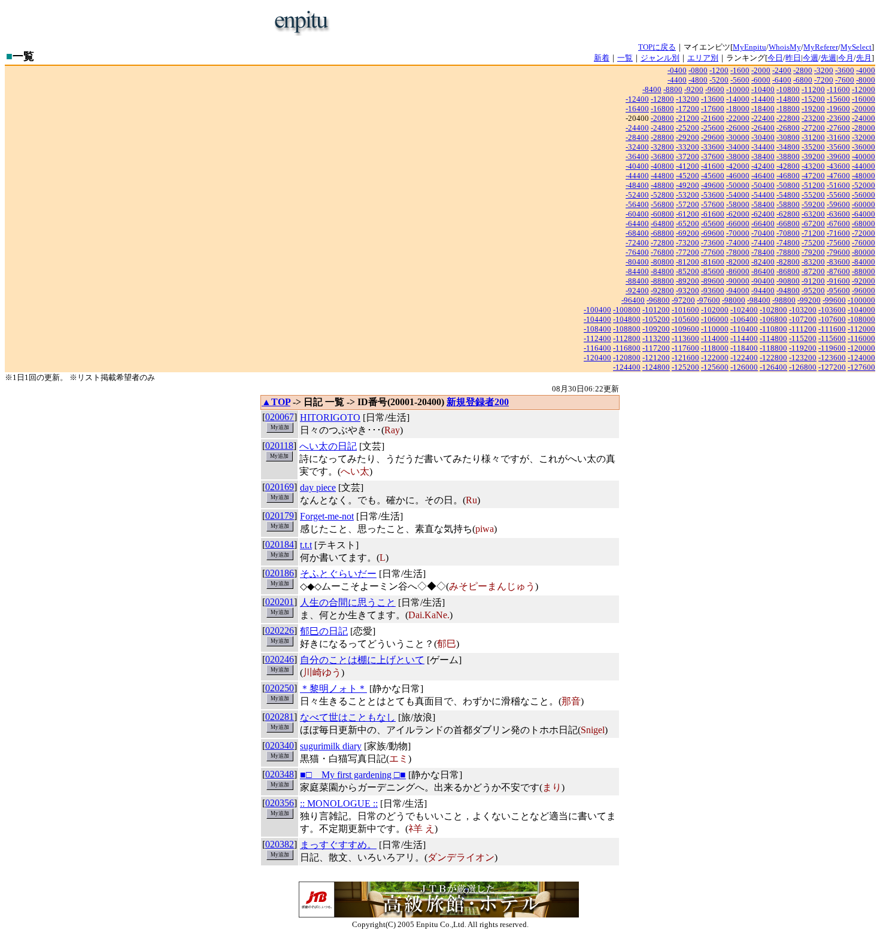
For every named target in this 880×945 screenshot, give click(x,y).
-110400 (744, 328)
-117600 (685, 348)
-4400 (677, 79)
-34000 (737, 146)
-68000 (863, 223)
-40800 (662, 166)
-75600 (838, 242)
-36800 (662, 156)
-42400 (763, 166)
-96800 (658, 300)
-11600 (838, 89)
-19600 (838, 108)
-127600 (861, 367)
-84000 (863, 261)
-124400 (627, 367)
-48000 (863, 175)
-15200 (813, 99)
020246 (279, 659)
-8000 (865, 79)
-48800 (662, 185)
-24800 (662, 127)
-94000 (737, 290)
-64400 (637, 223)
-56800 (662, 204)
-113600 (685, 338)
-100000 (861, 300)
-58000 (737, 204)
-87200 (813, 271)
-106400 (744, 319)
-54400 (763, 194)
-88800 (662, 280)
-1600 (739, 70)
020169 (279, 487)
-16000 (863, 99)
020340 (279, 745)
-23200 (813, 118)
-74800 (788, 242)
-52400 (637, 194)
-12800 (662, 99)
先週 (828, 57)
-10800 (788, 89)
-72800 (662, 242)
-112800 (627, 338)
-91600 (838, 280)
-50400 (763, 185)
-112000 (861, 328)
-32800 (662, 146)
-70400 (763, 233)
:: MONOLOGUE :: (339, 803)
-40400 (637, 166)
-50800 (788, 185)
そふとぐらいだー (338, 574)
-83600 (838, 261)
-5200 (719, 79)
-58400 (763, 204)
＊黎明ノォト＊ (333, 688)
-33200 (687, 146)
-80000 (863, 252)
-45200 (687, 175)
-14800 (788, 99)
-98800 (784, 300)
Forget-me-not (327, 516)
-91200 (813, 280)
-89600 (712, 280)
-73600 (712, 242)
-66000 (737, 223)
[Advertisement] (479, 23)
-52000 (863, 185)
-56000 (863, 194)
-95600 (838, 290)
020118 (279, 445)
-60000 (863, 204)
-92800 (662, 290)
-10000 (737, 89)
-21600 (712, 118)
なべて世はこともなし (348, 717)
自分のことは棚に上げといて (362, 660)
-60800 (662, 213)
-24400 (637, 127)
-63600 (838, 213)
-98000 (733, 300)
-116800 (627, 348)
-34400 (763, 146)
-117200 (656, 348)
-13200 (687, 99)
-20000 (863, 108)
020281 (279, 717)
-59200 (813, 204)
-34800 (788, 146)
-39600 (838, 156)
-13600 (712, 99)
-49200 (687, 185)
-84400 (637, 271)
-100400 (597, 309)
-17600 (712, 108)
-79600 (838, 252)
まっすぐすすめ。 (338, 845)
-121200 (656, 357)
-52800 (662, 194)
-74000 (737, 242)
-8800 (672, 89)
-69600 (712, 233)
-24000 (863, 118)
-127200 (832, 367)
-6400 (781, 79)
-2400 (781, 70)
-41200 (687, 166)
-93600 (712, 290)
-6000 (760, 79)
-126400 (773, 367)
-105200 (656, 319)
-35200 (813, 146)
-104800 (627, 319)
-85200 (687, 271)
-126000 (744, 367)
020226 (279, 630)
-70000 (737, 233)
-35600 (838, 146)
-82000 (737, 261)
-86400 (763, 271)
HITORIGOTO (330, 417)
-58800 (788, 204)
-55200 (813, 194)
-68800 (662, 233)
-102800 (773, 309)
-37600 (712, 156)
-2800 (802, 70)
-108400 (597, 328)
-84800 (662, 271)
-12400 (637, 99)
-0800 (698, 70)
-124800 (656, 367)
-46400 (763, 175)
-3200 (823, 70)
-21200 (687, 118)
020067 (279, 417)
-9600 (714, 89)
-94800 (788, 290)
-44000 (863, 166)
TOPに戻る (657, 46)
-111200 (803, 328)
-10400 (763, 89)
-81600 (712, 261)
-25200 (687, 127)
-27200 (813, 127)
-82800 (788, 261)
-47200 (813, 175)
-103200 (803, 309)
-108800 (627, 328)
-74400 (763, 242)
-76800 (662, 252)
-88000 (863, 271)
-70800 (788, 233)
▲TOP (276, 402)
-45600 (712, 175)
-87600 (838, 271)
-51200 (813, 185)
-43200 (813, 166)
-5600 (739, 79)
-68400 (637, 233)
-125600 (715, 367)
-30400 (763, 137)
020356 (279, 803)
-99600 (834, 300)
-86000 (737, 271)
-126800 (803, 367)
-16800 (662, 108)
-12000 (863, 89)
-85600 (712, 271)
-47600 (838, 175)
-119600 (832, 348)
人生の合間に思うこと (348, 602)
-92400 (637, 290)
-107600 (832, 319)
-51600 (838, 185)
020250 (279, 688)
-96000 (863, 290)
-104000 (861, 309)
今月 (846, 57)
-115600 (832, 338)
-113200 (656, 338)
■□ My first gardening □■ (353, 775)
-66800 (788, 223)
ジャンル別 (660, 57)
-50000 (737, 185)
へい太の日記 (328, 446)
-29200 (687, 137)
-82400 (763, 261)
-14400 (763, 99)
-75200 (813, 242)
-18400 (763, 108)
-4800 (698, 79)
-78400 (763, 252)
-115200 (803, 338)
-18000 (737, 108)
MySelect (856, 46)
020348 (279, 774)
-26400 (763, 127)
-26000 (737, 127)
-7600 (844, 79)
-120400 (597, 357)
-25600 (712, 127)
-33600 (712, 146)
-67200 (813, 223)
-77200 (687, 252)
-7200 (823, 79)
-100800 (627, 309)
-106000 (715, 319)
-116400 (597, 348)
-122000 (715, 357)
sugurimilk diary (331, 746)
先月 (864, 57)
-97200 (683, 300)
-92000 (863, 280)
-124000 (861, 357)
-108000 (861, 319)
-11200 (813, 89)
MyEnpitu (749, 46)
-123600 (832, 357)
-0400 (677, 70)
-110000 (715, 328)
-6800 (802, 79)
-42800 (788, 166)
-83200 (813, 261)
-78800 (788, 252)
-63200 (813, 213)
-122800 (773, 357)
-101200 (656, 309)
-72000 (863, 233)
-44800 (662, 175)
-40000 (863, 156)
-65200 (687, 223)
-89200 (687, 280)
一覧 (625, 57)
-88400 (637, 280)
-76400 (637, 252)
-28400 (637, 137)
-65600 (712, 223)
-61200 (687, 213)
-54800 (788, 194)
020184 (279, 544)
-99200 (809, 300)
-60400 (637, 213)
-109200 (656, 328)
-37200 (687, 156)
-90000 (737, 280)
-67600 (838, 223)
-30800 (788, 137)
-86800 (788, 271)
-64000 (863, 213)
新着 (601, 57)
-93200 (687, 290)
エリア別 (702, 57)
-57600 (712, 204)
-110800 (773, 328)
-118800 (773, 348)
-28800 (662, 137)
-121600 (685, 357)
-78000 (737, 252)
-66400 (763, 223)
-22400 (763, 118)
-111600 (832, 328)
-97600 (708, 300)
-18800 (788, 108)
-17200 (687, 108)
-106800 (773, 319)
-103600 (832, 309)
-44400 (637, 175)
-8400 (651, 89)
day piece (318, 487)
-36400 (637, 156)
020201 (279, 602)
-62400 (763, 213)
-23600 (838, 118)
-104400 (597, 319)
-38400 (763, 156)
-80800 (662, 261)
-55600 (838, 194)
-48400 (637, 185)
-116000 (861, 338)
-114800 (773, 338)
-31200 (813, 137)
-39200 (813, 156)
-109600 (685, 328)
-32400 (637, 146)
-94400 (763, 290)
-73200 (687, 242)
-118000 (715, 348)
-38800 (788, 156)
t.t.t (306, 545)
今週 (810, 57)
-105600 (685, 319)
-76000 (863, 242)
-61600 (712, 213)
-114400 (744, 338)
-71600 (838, 233)
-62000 (737, 213)
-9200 (693, 89)
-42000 (737, 166)
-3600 (844, 70)
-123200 (803, 357)
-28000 (863, 127)
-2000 (760, 70)
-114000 (715, 338)
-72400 (637, 242)
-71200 (813, 233)
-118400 (744, 348)
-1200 (719, 70)
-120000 (861, 348)
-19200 (813, 108)
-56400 (637, 204)
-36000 (863, 146)
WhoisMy (785, 46)
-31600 (838, 137)
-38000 (737, 156)
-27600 (838, 127)
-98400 (758, 300)
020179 (279, 516)
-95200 (813, 290)
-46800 (788, 175)
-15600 (838, 99)
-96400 (633, 300)
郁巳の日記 (324, 631)
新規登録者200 (478, 402)
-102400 (744, 309)
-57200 (687, 204)
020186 (279, 573)
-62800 (788, 213)
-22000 (737, 118)
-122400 (744, 357)
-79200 (813, 252)
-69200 (687, 233)
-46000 (737, 175)
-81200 (687, 261)
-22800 (788, 118)
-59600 (838, 204)
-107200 (803, 319)
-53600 (712, 194)
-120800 (627, 357)
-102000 (715, 309)
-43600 (838, 166)
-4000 (865, 70)
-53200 (687, 194)
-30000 (737, 137)
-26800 (788, 127)
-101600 (685, 309)
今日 (775, 57)
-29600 (712, 137)
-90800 (788, 280)
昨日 (793, 57)
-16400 (637, 108)
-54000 (737, 194)
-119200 (803, 348)
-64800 (662, 223)
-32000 (863, 137)
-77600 (712, 252)
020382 (279, 844)
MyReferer (820, 46)
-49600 (712, 185)
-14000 (737, 99)
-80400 (637, 261)
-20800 (662, 118)
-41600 (712, 166)
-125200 (685, 367)
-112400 (597, 338)
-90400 (763, 280)
